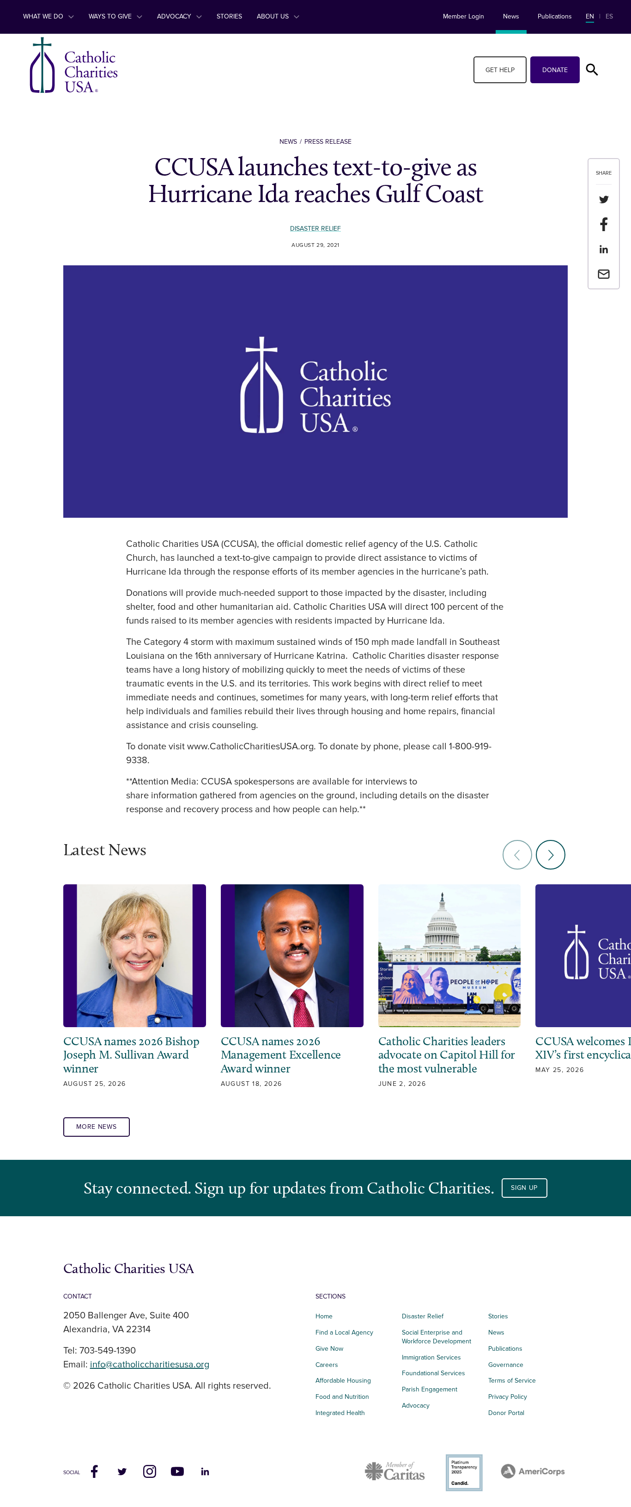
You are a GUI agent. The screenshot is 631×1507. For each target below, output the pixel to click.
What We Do (44, 16)
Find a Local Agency (344, 1332)
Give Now (329, 1349)
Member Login (463, 16)
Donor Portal (506, 1413)
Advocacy (175, 16)
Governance (505, 1365)
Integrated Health (340, 1413)
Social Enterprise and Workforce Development (439, 1337)
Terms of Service (512, 1380)
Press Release (328, 142)
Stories (229, 16)
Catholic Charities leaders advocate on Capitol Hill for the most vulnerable (447, 1055)
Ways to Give (111, 16)
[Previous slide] (517, 855)
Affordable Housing (343, 1380)
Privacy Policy (507, 1397)
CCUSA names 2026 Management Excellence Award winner (281, 1055)
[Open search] (592, 69)
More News (96, 1127)
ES (609, 16)
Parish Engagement (429, 1389)
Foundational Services (433, 1373)
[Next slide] (550, 855)
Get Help (500, 70)
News (511, 16)
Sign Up (524, 1188)
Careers (327, 1365)
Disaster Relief (315, 229)
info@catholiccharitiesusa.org (149, 1364)
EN (590, 16)
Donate (555, 70)
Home (324, 1316)
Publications (555, 16)
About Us (274, 16)
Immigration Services (431, 1357)
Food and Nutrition (342, 1397)
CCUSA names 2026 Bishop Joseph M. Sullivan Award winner (131, 1055)
